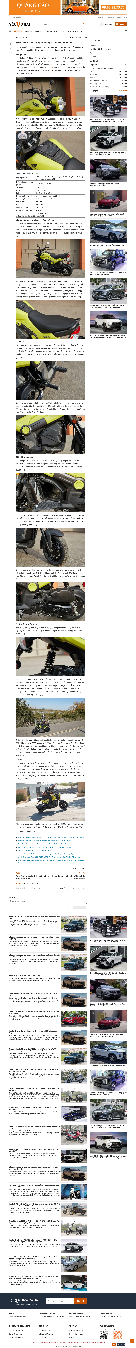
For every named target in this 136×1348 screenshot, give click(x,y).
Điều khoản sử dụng (16, 1337)
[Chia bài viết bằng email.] (10, 54)
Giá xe (82, 31)
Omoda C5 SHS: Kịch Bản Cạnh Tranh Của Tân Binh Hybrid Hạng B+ (42, 844)
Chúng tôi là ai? (44, 1330)
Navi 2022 (35, 883)
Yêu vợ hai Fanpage (46, 1334)
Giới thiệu (118, 18)
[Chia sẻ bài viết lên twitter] (10, 49)
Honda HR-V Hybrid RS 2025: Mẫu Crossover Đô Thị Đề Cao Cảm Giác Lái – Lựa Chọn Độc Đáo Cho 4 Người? (33, 1241)
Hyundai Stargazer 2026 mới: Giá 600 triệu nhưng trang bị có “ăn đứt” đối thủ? (45, 840)
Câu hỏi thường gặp (76, 1330)
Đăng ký (80, 1301)
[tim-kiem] (84, 24)
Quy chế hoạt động (15, 1334)
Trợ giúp (111, 18)
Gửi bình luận (79, 907)
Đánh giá (26, 37)
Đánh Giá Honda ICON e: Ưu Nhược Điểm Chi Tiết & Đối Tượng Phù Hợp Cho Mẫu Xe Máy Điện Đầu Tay (34, 1222)
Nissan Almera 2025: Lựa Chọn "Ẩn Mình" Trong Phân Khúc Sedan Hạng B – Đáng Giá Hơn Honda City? (33, 1258)
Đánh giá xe (28, 31)
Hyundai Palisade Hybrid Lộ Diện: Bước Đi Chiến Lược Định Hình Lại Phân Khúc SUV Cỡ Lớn (51, 837)
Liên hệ (125, 18)
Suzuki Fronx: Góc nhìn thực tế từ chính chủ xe (34, 850)
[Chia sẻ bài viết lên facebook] (10, 44)
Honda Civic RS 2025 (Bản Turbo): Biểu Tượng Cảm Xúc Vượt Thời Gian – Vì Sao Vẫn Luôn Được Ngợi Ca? (34, 1277)
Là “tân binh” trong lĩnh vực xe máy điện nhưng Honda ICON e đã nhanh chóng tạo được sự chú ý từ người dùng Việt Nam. (34, 1226)
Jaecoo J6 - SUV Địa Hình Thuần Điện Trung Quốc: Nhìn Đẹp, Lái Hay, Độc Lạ (45, 854)
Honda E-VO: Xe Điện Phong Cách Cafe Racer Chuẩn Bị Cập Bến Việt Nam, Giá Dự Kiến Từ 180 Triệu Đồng (34, 1205)
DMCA (114, 1344)
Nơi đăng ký (94, 61)
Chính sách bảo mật (16, 1330)
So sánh (46, 31)
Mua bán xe (18, 31)
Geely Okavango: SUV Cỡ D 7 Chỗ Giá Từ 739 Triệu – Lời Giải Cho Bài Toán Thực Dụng (49, 857)
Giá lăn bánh (95, 40)
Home (18, 37)
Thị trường (37, 31)
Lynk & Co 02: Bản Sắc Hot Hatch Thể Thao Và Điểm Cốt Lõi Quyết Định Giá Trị (46, 847)
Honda (53, 64)
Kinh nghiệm (54, 31)
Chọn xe (93, 45)
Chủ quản (42, 1337)
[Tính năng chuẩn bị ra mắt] (68, 7)
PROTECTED (121, 1344)
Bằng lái (75, 31)
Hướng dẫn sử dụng (76, 1334)
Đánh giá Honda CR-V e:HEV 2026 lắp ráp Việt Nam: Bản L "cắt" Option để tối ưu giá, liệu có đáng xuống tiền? (32, 1050)
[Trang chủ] (19, 24)
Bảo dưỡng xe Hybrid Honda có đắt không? (25, 976)
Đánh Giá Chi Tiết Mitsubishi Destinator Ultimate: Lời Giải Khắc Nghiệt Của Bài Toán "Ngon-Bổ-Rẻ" (108, 336)
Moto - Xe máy (66, 31)
